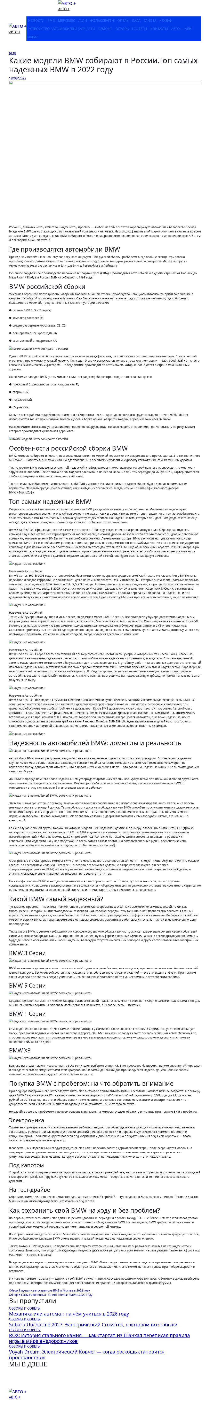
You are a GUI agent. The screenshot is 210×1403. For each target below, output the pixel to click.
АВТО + (64, 9)
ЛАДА (136, 20)
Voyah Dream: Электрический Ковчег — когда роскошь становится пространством (86, 1354)
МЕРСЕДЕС (66, 20)
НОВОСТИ (36, 20)
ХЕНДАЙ (166, 20)
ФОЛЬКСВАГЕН (102, 20)
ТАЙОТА (150, 20)
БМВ (51, 20)
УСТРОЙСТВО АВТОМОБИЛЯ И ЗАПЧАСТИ (61, 28)
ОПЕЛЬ (123, 20)
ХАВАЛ (33, 37)
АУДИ (82, 20)
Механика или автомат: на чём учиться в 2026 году (69, 1313)
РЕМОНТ (105, 28)
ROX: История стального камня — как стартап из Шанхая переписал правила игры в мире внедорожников (99, 1338)
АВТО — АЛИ (181, 28)
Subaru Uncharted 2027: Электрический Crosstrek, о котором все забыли (93, 1324)
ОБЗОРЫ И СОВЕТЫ (131, 28)
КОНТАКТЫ (159, 28)
